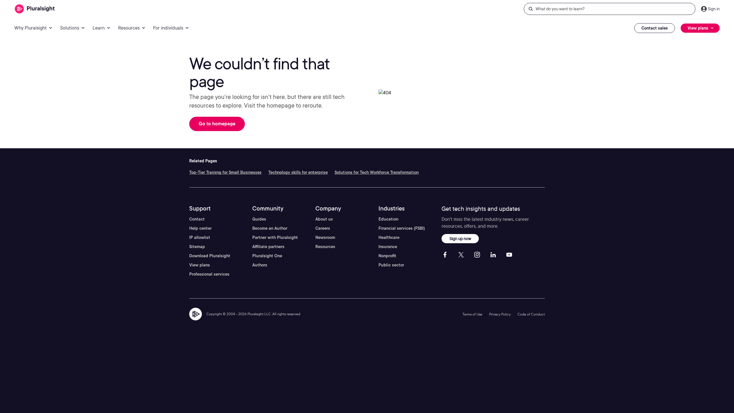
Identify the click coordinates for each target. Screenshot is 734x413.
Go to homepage (217, 123)
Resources (325, 246)
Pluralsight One (267, 256)
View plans (199, 265)
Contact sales (654, 28)
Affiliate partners (268, 246)
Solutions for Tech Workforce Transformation (377, 172)
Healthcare (388, 237)
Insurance (387, 246)
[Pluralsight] (34, 9)
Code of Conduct (531, 314)
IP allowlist (199, 237)
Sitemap (197, 246)
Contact (197, 219)
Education (388, 219)
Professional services (209, 274)
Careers (322, 228)
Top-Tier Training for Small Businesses (225, 172)
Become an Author (269, 228)
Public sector (391, 265)
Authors (259, 265)
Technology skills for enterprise (298, 172)
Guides (259, 219)
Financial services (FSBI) (401, 228)
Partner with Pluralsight (275, 237)
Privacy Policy (500, 314)
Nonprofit (387, 256)
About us (324, 219)
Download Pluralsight (209, 256)
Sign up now (460, 238)
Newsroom (325, 237)
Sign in (714, 9)
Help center (200, 228)
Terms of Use (472, 314)
